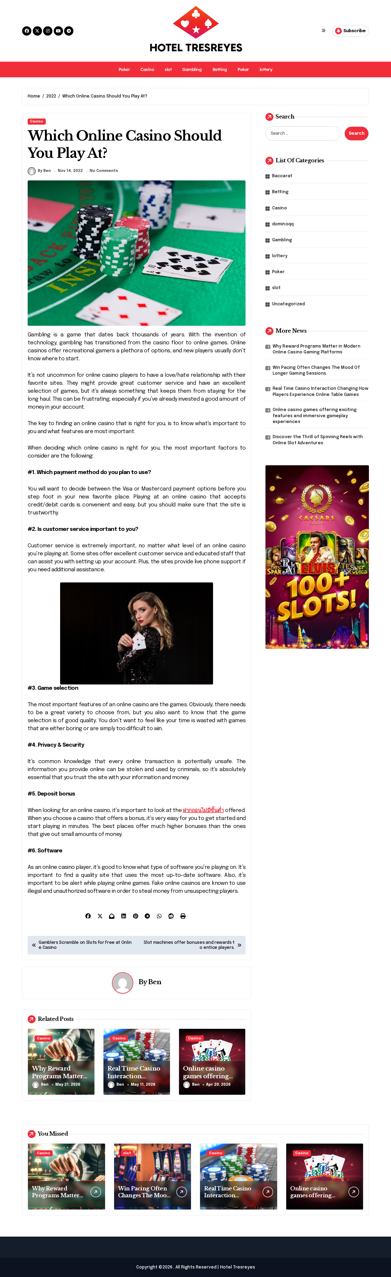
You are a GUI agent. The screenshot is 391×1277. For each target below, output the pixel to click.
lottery (266, 69)
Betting (220, 69)
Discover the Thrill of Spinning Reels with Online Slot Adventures (318, 440)
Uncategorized (288, 304)
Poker (124, 69)
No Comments (104, 171)
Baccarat (282, 176)
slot (168, 69)
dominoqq (283, 224)
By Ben (44, 171)
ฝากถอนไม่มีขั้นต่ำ (203, 810)
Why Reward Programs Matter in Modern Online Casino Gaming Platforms (316, 349)
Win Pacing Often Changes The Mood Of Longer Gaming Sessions (316, 370)
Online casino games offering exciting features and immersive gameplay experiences (314, 416)
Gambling (192, 69)
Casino (147, 69)
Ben (154, 982)
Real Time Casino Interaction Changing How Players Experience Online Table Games (320, 391)
